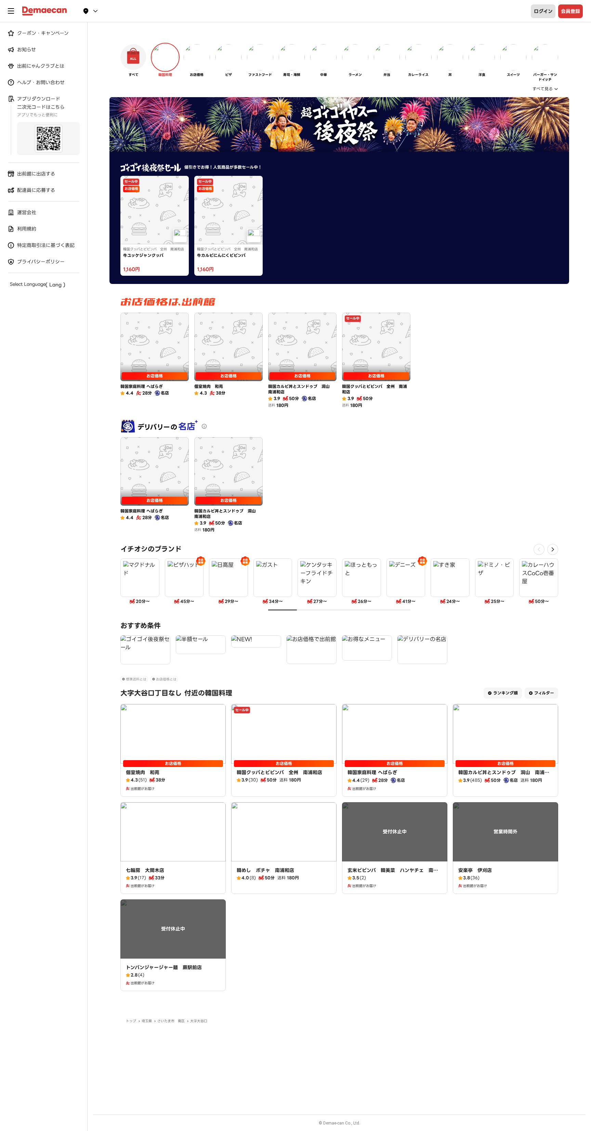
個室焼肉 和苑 (142, 772)
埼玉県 (147, 1021)
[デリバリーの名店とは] (204, 426)
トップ (131, 1021)
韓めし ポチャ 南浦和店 (265, 870)
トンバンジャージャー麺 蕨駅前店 (164, 967)
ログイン (543, 11)
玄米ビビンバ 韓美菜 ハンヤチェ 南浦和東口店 (392, 874)
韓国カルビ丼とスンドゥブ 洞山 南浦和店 (503, 776)
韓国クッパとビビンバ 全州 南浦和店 (279, 772)
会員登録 (570, 11)
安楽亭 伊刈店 (475, 870)
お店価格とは (166, 679)
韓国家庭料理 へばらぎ (372, 772)
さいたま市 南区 (171, 1021)
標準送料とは (136, 679)
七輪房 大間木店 (145, 870)
